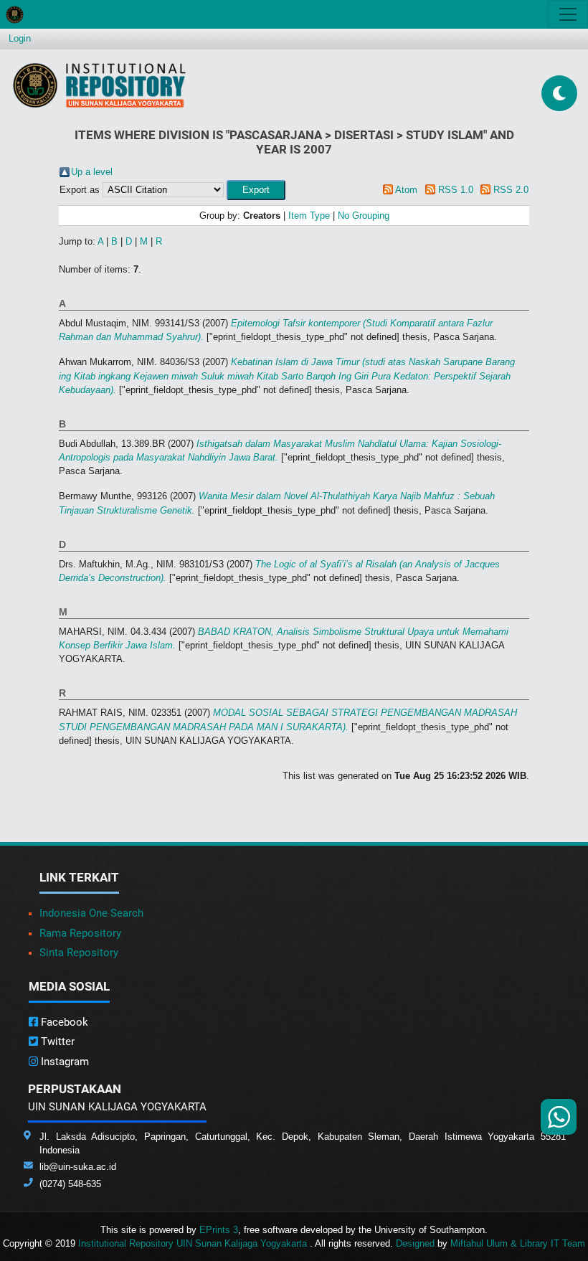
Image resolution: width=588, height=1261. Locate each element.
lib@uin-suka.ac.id (77, 1166)
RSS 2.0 (510, 189)
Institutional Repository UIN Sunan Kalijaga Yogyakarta (194, 1243)
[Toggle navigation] (568, 14)
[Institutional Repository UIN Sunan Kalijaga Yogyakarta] (99, 85)
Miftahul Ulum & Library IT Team (517, 1243)
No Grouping (363, 215)
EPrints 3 (218, 1229)
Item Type (309, 215)
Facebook (63, 1022)
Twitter (56, 1041)
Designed (415, 1243)
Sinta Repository (78, 952)
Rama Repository (80, 933)
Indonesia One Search (91, 913)
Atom (406, 189)
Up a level (92, 171)
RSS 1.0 (455, 189)
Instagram (63, 1061)
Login (20, 38)
